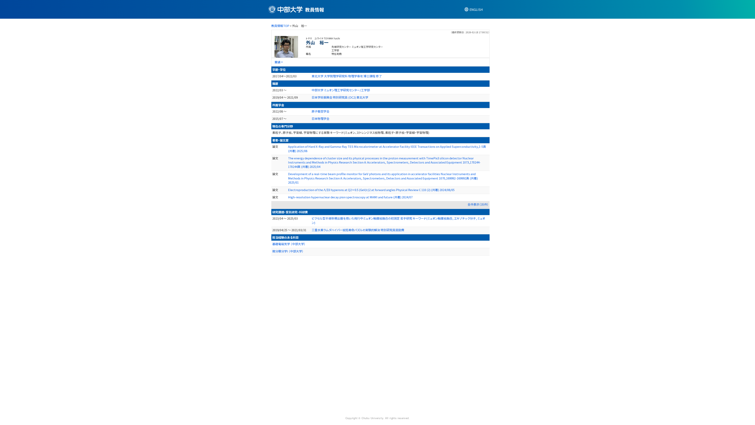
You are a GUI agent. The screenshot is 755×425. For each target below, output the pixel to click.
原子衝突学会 (320, 111)
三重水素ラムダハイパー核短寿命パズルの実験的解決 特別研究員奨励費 (358, 230)
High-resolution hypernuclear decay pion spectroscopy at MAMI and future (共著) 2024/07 (350, 197)
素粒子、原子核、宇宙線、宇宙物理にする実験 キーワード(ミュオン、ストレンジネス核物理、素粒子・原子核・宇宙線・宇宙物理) (350, 132)
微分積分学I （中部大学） (288, 251)
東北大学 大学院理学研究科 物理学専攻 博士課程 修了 (347, 76)
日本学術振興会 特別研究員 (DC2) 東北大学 (340, 97)
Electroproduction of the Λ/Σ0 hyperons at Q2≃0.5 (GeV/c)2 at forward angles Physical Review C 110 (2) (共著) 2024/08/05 (371, 190)
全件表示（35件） (478, 204)
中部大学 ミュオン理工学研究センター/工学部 (341, 90)
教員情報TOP (280, 26)
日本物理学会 (320, 118)
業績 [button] (277, 62)
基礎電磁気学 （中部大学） (289, 244)
